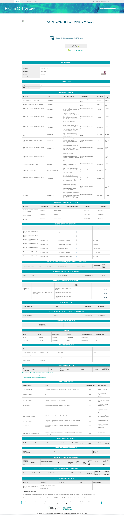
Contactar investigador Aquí (29, 491)
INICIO (17, 1)
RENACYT (37, 1)
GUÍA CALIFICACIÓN (26, 1)
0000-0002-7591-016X (77, 50)
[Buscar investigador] (117, 8)
